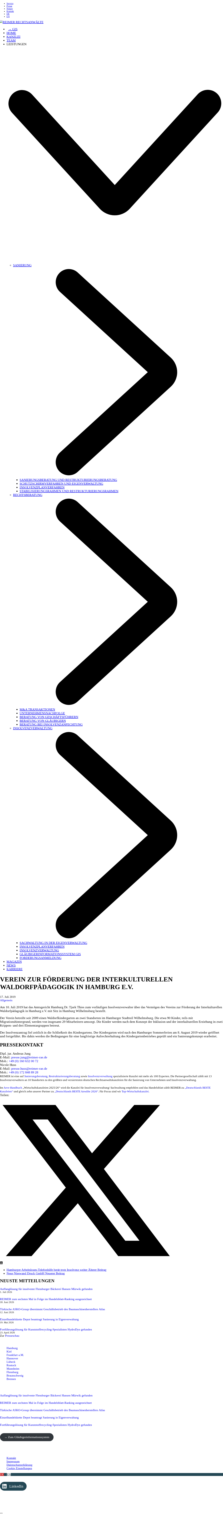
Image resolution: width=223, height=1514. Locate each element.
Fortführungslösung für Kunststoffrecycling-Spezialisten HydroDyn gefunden (46, 1329)
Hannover (12, 1358)
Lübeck (11, 1361)
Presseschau (12, 1335)
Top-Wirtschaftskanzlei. (135, 1091)
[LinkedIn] (1, 1263)
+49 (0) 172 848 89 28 (23, 1072)
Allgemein (6, 1000)
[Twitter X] (86, 1263)
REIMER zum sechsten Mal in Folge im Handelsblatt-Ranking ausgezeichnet (46, 1299)
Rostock (11, 1365)
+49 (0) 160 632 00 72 (23, 1061)
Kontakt (11, 1458)
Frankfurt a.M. (15, 1355)
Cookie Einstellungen (19, 1468)
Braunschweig (15, 1375)
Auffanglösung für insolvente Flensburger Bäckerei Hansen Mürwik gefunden (46, 1289)
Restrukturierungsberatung (64, 1076)
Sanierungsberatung (36, 1076)
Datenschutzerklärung (19, 1464)
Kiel (9, 1351)
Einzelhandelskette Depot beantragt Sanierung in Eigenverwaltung (39, 1319)
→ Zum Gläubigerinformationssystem (26, 1437)
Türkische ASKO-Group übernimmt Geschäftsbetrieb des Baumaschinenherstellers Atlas (52, 1309)
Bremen (11, 1379)
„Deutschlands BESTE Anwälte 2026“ (76, 1091)
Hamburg (12, 1348)
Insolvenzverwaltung (100, 1076)
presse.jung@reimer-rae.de (29, 1057)
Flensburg (12, 1372)
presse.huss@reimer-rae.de (29, 1068)
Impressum (13, 1461)
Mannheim (13, 1368)
